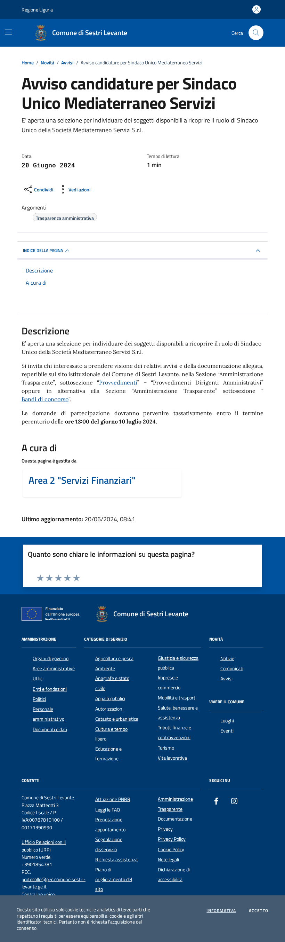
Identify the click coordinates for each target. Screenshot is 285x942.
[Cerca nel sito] (256, 32)
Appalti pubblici (110, 698)
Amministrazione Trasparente (175, 804)
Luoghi (227, 721)
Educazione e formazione (108, 753)
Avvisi (226, 678)
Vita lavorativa (172, 758)
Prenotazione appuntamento (110, 824)
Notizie (227, 658)
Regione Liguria (37, 9)
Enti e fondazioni (50, 689)
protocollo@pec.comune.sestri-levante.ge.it (54, 883)
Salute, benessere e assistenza (178, 712)
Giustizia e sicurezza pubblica (178, 663)
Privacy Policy (172, 839)
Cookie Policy (171, 849)
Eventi (227, 731)
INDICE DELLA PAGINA (43, 250)
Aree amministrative (54, 668)
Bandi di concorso (45, 399)
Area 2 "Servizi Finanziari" (82, 480)
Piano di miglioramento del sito (113, 879)
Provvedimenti (118, 382)
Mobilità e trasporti (177, 698)
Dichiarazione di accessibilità (174, 874)
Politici (39, 699)
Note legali (168, 859)
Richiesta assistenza (116, 859)
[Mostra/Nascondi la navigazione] (8, 32)
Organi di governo (50, 658)
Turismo (166, 748)
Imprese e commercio (169, 682)
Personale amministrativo (48, 714)
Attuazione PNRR (112, 799)
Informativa (221, 911)
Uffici (38, 678)
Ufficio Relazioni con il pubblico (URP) (44, 846)
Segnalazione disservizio (108, 844)
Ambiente (105, 668)
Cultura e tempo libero (111, 734)
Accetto (258, 911)
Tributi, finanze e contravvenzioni (174, 732)
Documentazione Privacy (175, 823)
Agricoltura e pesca (114, 658)
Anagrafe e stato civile (112, 683)
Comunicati (231, 668)
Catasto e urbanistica (116, 719)
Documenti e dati (50, 729)
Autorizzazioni (109, 709)
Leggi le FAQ (107, 810)
